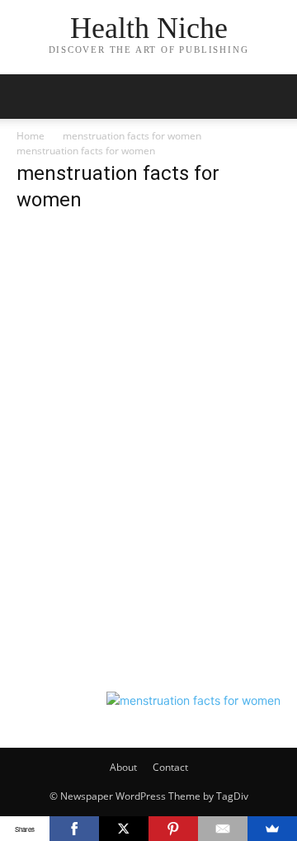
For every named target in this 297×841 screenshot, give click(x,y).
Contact (170, 767)
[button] (28, 96)
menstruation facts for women (132, 136)
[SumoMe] (272, 828)
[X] (123, 828)
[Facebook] (74, 828)
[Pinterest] (173, 828)
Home (30, 136)
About (123, 767)
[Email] (223, 828)
